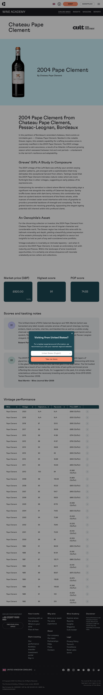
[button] (51, 353)
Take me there (51, 359)
